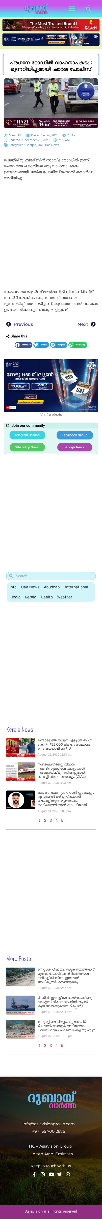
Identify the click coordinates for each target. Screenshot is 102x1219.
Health (47, 597)
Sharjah (31, 145)
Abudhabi (52, 587)
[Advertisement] (51, 236)
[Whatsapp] (68, 1174)
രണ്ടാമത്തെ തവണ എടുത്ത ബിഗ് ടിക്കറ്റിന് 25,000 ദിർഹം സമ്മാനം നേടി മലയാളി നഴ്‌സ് (64, 744)
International (76, 587)
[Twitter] (59, 1174)
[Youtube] (51, 1174)
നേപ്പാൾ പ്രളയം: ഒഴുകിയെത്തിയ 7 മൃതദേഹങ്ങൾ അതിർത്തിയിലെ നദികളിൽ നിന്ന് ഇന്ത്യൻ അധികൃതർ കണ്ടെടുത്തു (66, 975)
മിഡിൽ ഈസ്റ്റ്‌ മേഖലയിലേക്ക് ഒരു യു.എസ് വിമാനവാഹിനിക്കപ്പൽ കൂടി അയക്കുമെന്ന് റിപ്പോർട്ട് (64, 1001)
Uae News (52, 145)
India (16, 597)
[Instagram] (42, 1174)
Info (13, 587)
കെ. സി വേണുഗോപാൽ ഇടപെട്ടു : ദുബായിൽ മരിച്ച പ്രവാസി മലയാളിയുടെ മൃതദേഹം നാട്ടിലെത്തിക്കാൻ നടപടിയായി (65, 798)
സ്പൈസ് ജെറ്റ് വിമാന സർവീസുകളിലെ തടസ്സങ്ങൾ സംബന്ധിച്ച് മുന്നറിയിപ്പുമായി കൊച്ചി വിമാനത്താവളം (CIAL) (61, 770)
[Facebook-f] (34, 1174)
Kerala (30, 597)
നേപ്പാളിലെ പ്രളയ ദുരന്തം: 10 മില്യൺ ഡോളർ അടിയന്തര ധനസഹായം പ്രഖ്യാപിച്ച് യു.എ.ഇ (66, 1025)
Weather (64, 597)
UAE (41, 145)
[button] (71, 9)
